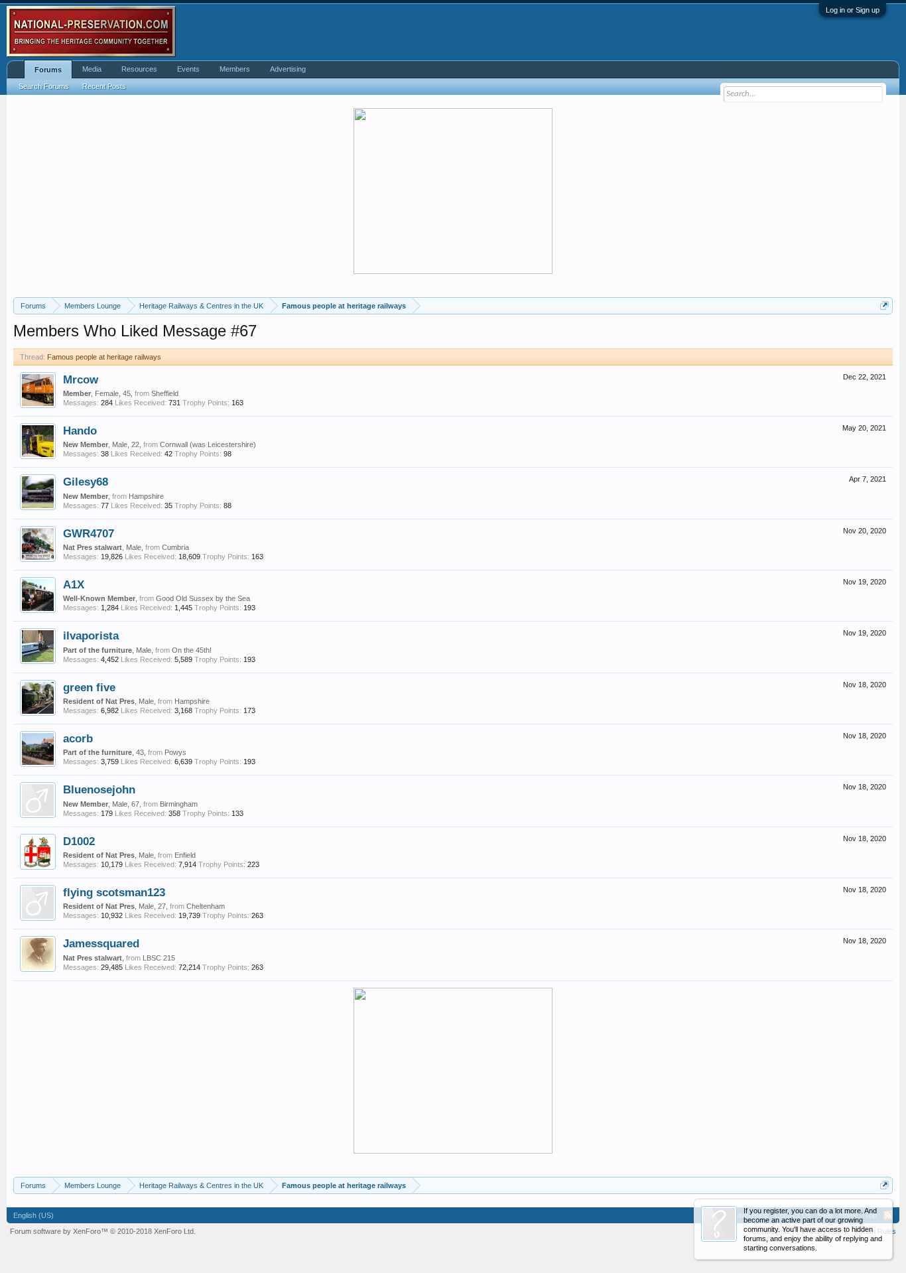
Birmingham (179, 804)
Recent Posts (104, 86)
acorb (78, 738)
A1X (73, 584)
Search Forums (44, 86)
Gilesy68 (85, 481)
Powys (175, 752)
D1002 (79, 841)
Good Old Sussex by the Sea (203, 598)
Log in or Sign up (852, 10)
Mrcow (80, 379)
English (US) (33, 1215)
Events (188, 69)
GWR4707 (88, 533)
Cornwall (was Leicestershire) (208, 444)
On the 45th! (192, 650)
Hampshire (146, 496)
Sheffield (164, 393)
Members (235, 69)
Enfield (185, 855)
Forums (48, 70)
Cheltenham (205, 906)
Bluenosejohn (99, 789)
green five (89, 687)
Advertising (288, 69)
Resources (139, 69)
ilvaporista (91, 635)
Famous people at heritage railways (104, 357)
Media (91, 69)
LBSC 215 (159, 958)
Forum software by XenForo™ (103, 1231)
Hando (80, 430)
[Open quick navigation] (884, 305)
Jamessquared (101, 943)
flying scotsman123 (114, 892)
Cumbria (175, 547)
